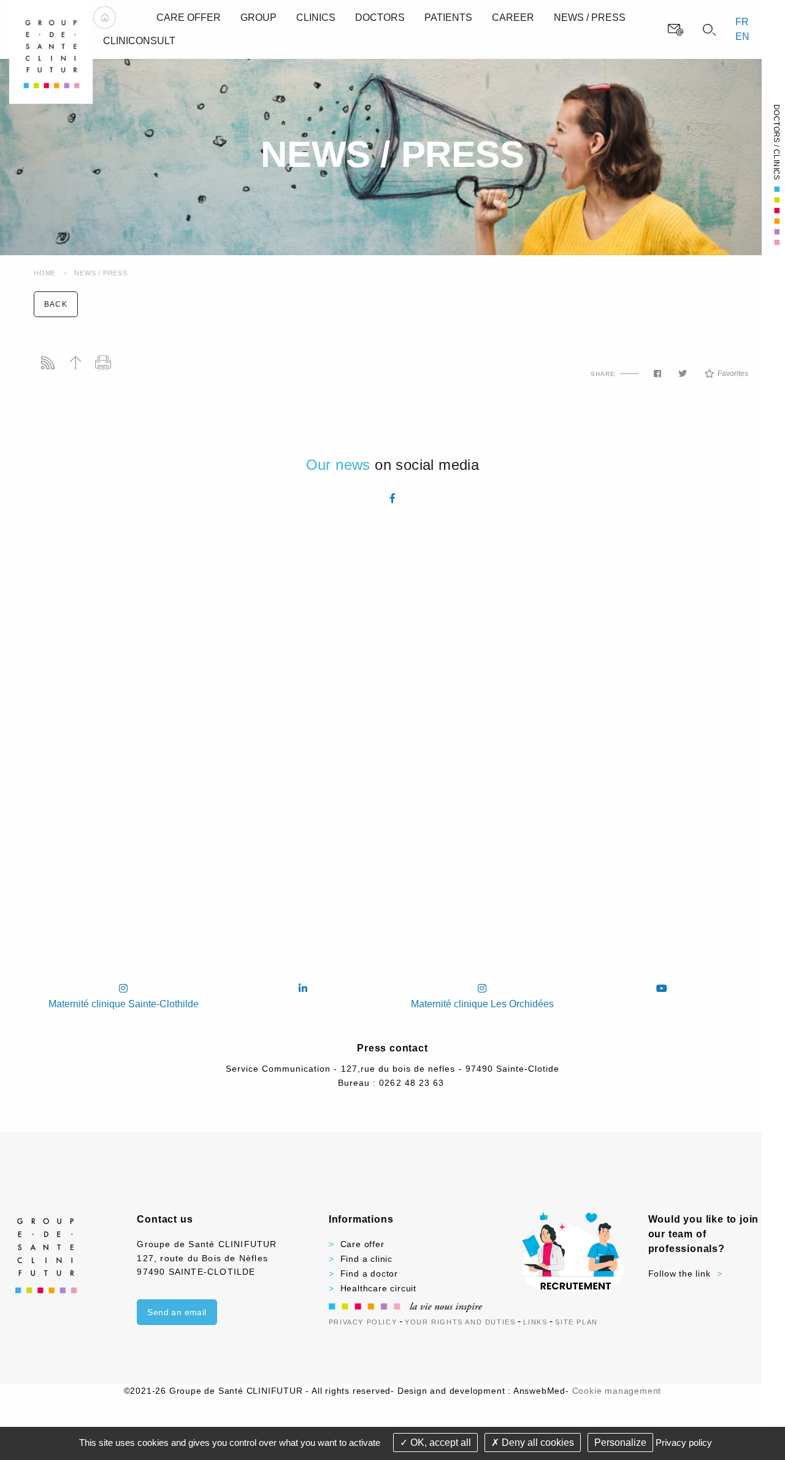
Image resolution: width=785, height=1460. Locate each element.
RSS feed (47, 363)
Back (55, 304)
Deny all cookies (536, 1442)
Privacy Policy (363, 1322)
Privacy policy (684, 1442)
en (742, 36)
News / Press (101, 273)
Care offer (362, 1244)
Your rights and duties (460, 1322)
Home (45, 273)
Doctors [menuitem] (380, 17)
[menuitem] (104, 17)
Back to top (75, 363)
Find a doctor (369, 1273)
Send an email (176, 1312)
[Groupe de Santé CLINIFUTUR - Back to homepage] (51, 51)
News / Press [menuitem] (590, 17)
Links (535, 1322)
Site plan (576, 1322)
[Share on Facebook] (657, 373)
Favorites (733, 373)
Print (103, 363)
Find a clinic (366, 1259)
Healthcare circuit (378, 1288)
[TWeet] (682, 373)
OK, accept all (439, 1442)
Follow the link (679, 1273)
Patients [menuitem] (448, 17)
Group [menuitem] (258, 17)
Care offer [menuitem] (188, 17)
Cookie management (617, 1391)
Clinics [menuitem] (315, 17)
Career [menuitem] (513, 17)
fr (742, 22)
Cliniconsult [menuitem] (139, 41)
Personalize (620, 1442)
